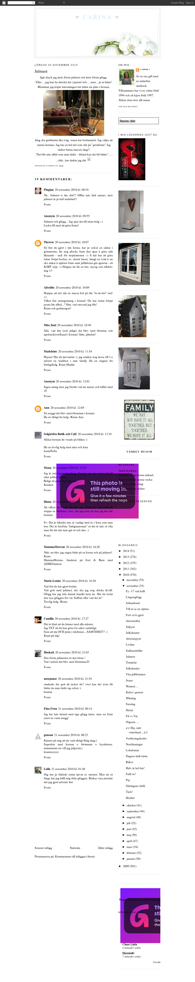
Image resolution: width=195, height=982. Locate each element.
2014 (126, 551)
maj (129, 835)
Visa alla (156, 962)
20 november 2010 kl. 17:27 (72, 618)
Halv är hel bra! (135, 768)
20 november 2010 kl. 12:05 (67, 407)
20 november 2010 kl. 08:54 (72, 189)
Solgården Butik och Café (60, 434)
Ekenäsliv (128, 953)
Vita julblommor (135, 674)
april (130, 841)
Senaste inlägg (43, 848)
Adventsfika (133, 621)
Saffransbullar (134, 650)
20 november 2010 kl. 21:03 (72, 652)
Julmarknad (133, 603)
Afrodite (49, 287)
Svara (47, 204)
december (133, 580)
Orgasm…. (132, 722)
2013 (126, 557)
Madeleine (50, 351)
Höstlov (130, 798)
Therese (49, 242)
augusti (131, 817)
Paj (128, 780)
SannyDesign (152, 899)
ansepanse (50, 678)
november (133, 586)
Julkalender (133, 633)
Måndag (131, 698)
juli (129, 823)
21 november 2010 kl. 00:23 (71, 735)
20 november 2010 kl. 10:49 (74, 325)
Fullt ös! (131, 774)
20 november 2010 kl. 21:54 (75, 678)
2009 (126, 866)
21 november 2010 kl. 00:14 (75, 708)
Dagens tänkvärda (136, 756)
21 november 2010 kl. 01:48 (68, 769)
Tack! (129, 792)
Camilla (49, 618)
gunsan (48, 735)
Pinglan (49, 189)
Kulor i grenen (134, 692)
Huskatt (49, 652)
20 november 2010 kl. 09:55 (73, 216)
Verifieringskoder (136, 738)
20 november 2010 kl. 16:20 (83, 547)
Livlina (130, 644)
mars (130, 847)
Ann (46, 407)
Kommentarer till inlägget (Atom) (75, 856)
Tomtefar (131, 662)
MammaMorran (54, 547)
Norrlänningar (134, 744)
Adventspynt (133, 638)
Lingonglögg (133, 597)
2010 (126, 575)
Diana (47, 501)
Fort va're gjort (135, 615)
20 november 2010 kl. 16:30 (79, 581)
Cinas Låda (129, 944)
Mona (47, 468)
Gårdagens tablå (135, 786)
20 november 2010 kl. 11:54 (75, 351)
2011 (126, 569)
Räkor (129, 762)
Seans (129, 680)
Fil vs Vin (132, 716)
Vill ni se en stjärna (137, 609)
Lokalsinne (132, 750)
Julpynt (130, 627)
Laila (47, 769)
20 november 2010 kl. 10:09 (72, 287)
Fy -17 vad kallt (135, 591)
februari (132, 853)
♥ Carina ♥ (97, 17)
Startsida (75, 848)
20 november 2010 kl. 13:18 (95, 434)
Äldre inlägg (105, 848)
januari (131, 859)
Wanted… (132, 686)
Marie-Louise (52, 581)
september (133, 811)
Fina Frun (50, 708)
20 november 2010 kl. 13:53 (69, 468)
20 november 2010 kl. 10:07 (72, 242)
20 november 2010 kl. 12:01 (73, 381)
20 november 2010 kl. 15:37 (69, 501)
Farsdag (130, 704)
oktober (132, 805)
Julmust (130, 656)
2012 (126, 563)
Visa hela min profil (128, 107)
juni (129, 829)
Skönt (129, 710)
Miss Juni (50, 325)
